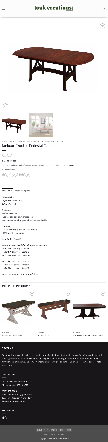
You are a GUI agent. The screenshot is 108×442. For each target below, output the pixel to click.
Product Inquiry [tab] (22, 191)
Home (4, 141)
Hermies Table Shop (60, 165)
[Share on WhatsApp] (4, 175)
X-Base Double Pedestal (12, 335)
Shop (12, 141)
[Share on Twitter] (14, 175)
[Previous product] (9, 155)
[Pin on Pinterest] (23, 175)
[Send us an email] (4, 418)
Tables (36, 141)
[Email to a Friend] (18, 175)
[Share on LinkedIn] (28, 175)
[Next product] (4, 155)
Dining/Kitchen (23, 141)
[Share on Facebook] (9, 175)
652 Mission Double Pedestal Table (88, 335)
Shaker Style (10, 169)
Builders (14, 165)
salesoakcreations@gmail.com (17, 394)
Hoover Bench (43, 335)
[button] (3, 9)
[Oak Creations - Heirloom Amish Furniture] (54, 8)
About (46, 434)
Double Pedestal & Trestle (53, 141)
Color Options (57, 434)
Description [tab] (7, 191)
